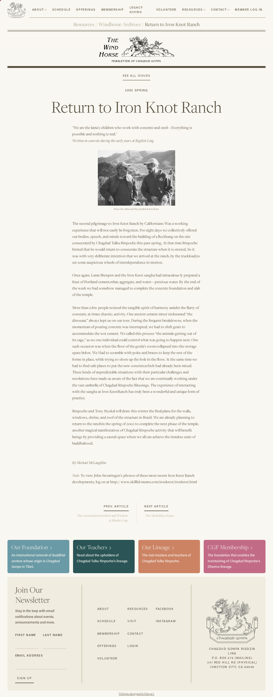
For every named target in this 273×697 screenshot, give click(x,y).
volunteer (166, 9)
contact (219, 9)
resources (192, 9)
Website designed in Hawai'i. (136, 694)
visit (131, 621)
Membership (112, 9)
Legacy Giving (136, 10)
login (132, 646)
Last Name (52, 635)
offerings (107, 646)
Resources (83, 24)
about (38, 9)
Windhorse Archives (119, 24)
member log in (249, 9)
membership (108, 633)
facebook (165, 609)
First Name (25, 635)
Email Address (29, 655)
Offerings (85, 9)
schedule (61, 9)
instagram (166, 621)
